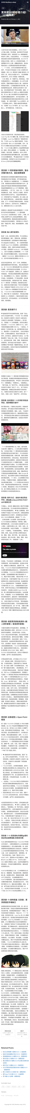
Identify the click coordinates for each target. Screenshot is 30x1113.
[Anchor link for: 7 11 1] (24, 838)
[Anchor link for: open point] (6, 719)
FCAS (2, 1095)
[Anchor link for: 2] (18, 309)
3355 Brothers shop (8, 2)
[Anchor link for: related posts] (14, 1048)
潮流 (3, 8)
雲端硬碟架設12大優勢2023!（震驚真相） (15, 1056)
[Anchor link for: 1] (20, 232)
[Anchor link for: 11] (26, 173)
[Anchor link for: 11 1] (17, 902)
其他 (24, 1086)
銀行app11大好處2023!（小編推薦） (14, 1074)
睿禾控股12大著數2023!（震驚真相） (14, 1058)
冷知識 (8, 1086)
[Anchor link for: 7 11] (20, 403)
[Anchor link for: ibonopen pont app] (12, 502)
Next (22, 1033)
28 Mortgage (8, 1095)
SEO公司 (16, 1095)
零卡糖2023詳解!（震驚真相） (12, 1076)
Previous (7, 1032)
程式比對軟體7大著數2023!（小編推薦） (15, 1052)
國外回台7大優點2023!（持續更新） (14, 1065)
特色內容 (14, 1086)
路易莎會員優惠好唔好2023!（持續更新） (15, 1054)
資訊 (3, 1086)
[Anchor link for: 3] (25, 624)
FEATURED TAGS (6, 1083)
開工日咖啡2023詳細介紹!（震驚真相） (15, 1072)
